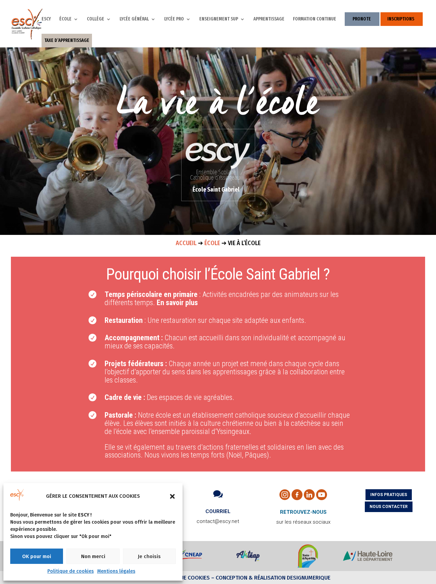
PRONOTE (362, 19)
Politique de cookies (70, 571)
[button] (172, 496)
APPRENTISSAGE (268, 19)
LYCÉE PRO (174, 19)
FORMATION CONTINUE (314, 19)
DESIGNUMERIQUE (307, 577)
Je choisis (149, 556)
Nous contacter (389, 506)
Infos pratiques (388, 494)
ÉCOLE (65, 19)
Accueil (186, 243)
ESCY (46, 19)
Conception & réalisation (250, 577)
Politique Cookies (185, 577)
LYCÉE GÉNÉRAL (134, 19)
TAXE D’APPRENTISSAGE (66, 40)
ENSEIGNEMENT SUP (218, 19)
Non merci (93, 556)
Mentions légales (116, 571)
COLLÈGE (95, 19)
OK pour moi (36, 556)
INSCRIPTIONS (400, 19)
